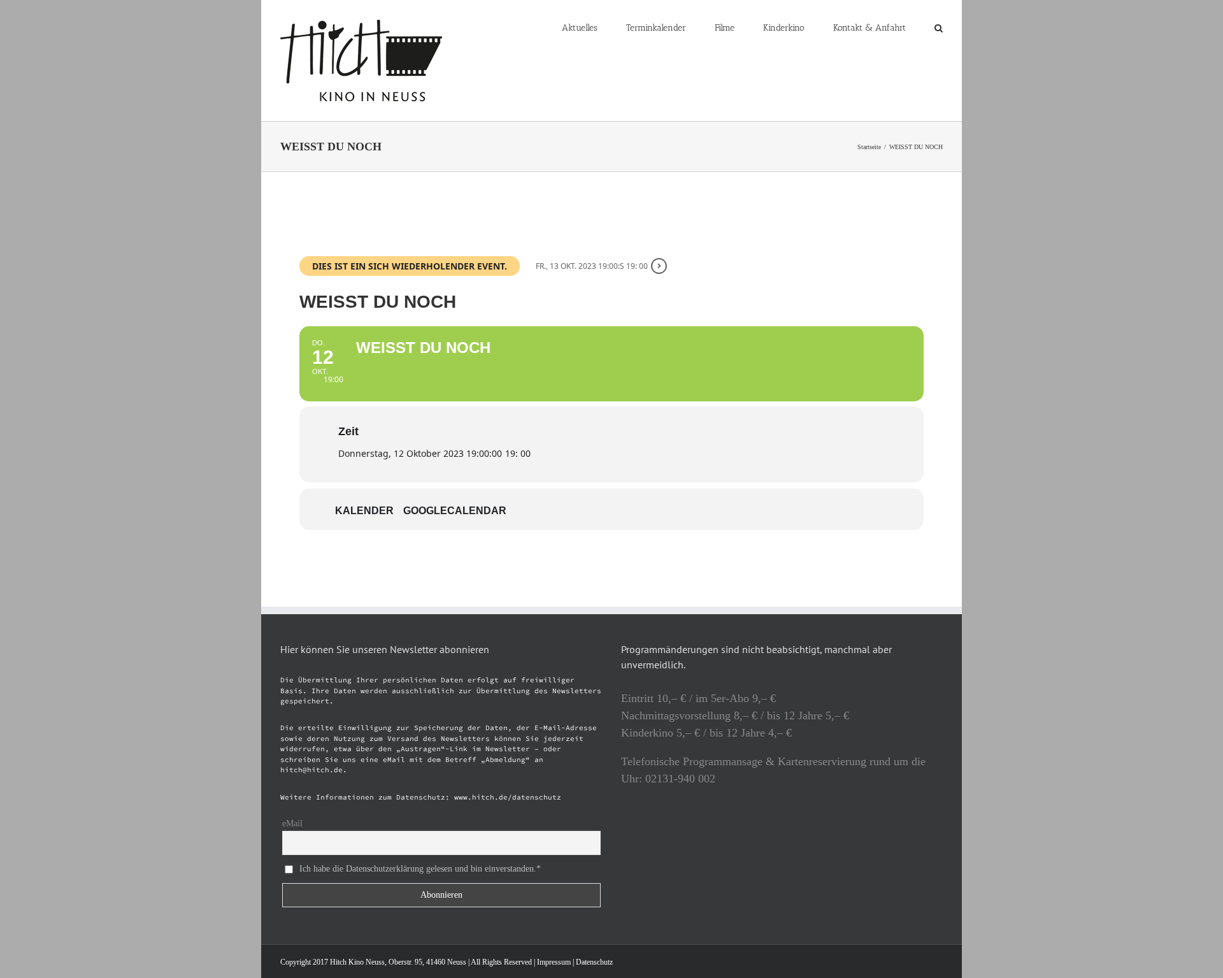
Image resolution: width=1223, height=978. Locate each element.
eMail (292, 823)
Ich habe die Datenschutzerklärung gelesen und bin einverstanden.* (420, 868)
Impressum (554, 962)
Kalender (364, 510)
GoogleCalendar (454, 510)
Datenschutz (594, 962)
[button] (938, 27)
